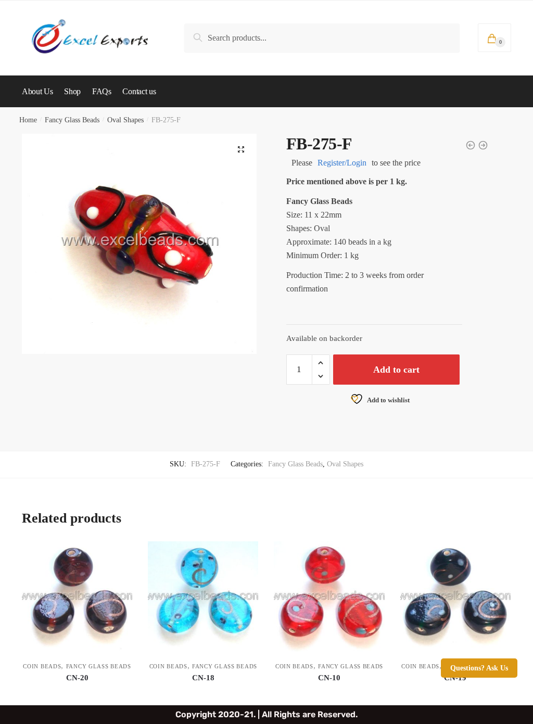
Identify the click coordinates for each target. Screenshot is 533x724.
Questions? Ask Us (479, 668)
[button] (241, 149)
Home (28, 120)
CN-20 (77, 678)
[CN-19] (455, 596)
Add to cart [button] (77, 693)
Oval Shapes (125, 120)
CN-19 (455, 678)
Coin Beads (42, 666)
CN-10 (329, 678)
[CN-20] (77, 596)
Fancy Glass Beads (72, 120)
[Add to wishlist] (119, 554)
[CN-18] (203, 596)
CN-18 (203, 678)
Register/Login (342, 162)
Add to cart (396, 369)
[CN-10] (329, 596)
